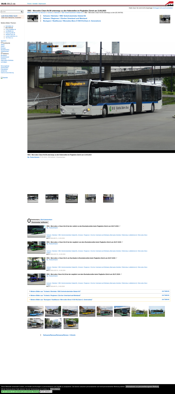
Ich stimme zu (46, 391)
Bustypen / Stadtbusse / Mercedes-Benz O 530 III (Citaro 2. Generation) (72, 21)
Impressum (42, 4)
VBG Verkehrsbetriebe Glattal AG (72, 12)
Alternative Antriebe (7, 60)
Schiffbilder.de (10, 31)
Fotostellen (4, 69)
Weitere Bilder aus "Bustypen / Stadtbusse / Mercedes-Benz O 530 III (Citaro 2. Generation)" (61, 300)
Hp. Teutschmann (33, 157)
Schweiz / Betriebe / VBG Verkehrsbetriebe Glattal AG (64, 16)
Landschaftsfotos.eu (11, 36)
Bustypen (4, 55)
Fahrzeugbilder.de (11, 29)
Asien (3, 46)
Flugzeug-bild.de (10, 32)
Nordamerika (5, 50)
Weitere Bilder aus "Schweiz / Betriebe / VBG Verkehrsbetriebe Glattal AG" (55, 291)
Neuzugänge (5, 66)
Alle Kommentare (46, 219)
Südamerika (5, 51)
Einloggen (156, 8)
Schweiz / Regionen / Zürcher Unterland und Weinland (65, 18)
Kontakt (35, 4)
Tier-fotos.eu (9, 37)
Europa (3, 48)
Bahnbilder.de (9, 26)
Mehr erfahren (55, 389)
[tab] (98, 291)
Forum (29, 4)
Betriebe (57, 12)
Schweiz (50, 12)
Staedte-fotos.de (10, 34)
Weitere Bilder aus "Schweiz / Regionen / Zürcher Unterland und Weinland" (55, 295)
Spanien (3, 41)
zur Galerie (165, 291)
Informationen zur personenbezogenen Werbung (142, 386)
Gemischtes (4, 67)
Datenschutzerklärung (7, 72)
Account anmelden (167, 8)
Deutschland (5, 57)
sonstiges (4, 62)
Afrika (3, 45)
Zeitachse (4, 71)
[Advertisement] (70, 31)
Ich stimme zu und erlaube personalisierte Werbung (20, 391)
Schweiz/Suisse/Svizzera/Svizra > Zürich (59, 335)
